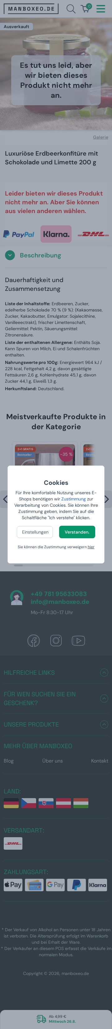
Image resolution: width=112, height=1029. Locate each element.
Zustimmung (73, 499)
